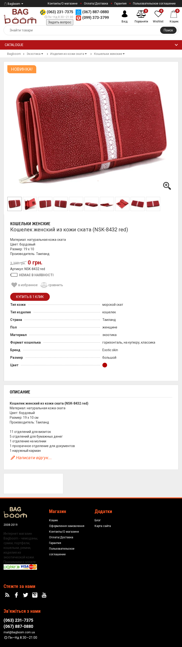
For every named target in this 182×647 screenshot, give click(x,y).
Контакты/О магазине (62, 3)
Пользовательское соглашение (154, 3)
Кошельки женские (30, 223)
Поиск (168, 30)
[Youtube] (44, 595)
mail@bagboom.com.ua (19, 632)
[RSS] (8, 595)
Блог (98, 520)
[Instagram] (35, 595)
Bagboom (14, 3)
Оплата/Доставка (96, 3)
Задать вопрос (59, 22)
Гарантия (120, 3)
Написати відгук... (34, 457)
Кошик (53, 520)
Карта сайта (103, 526)
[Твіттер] (26, 595)
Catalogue (14, 45)
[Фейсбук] (17, 595)
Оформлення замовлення (66, 526)
